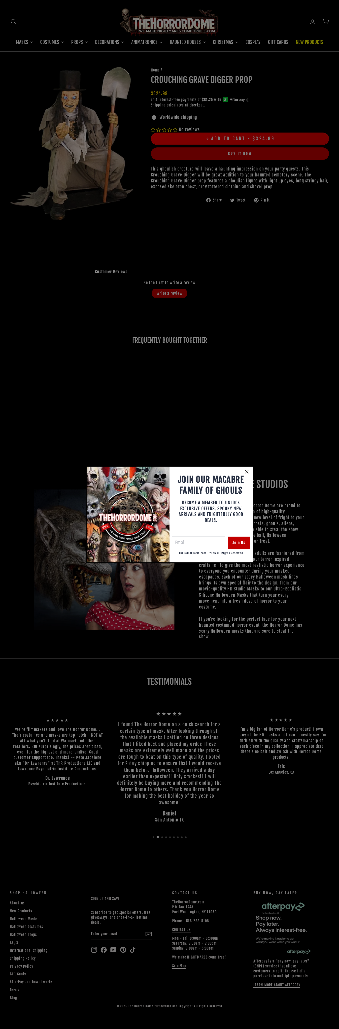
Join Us (239, 542)
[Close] (247, 472)
